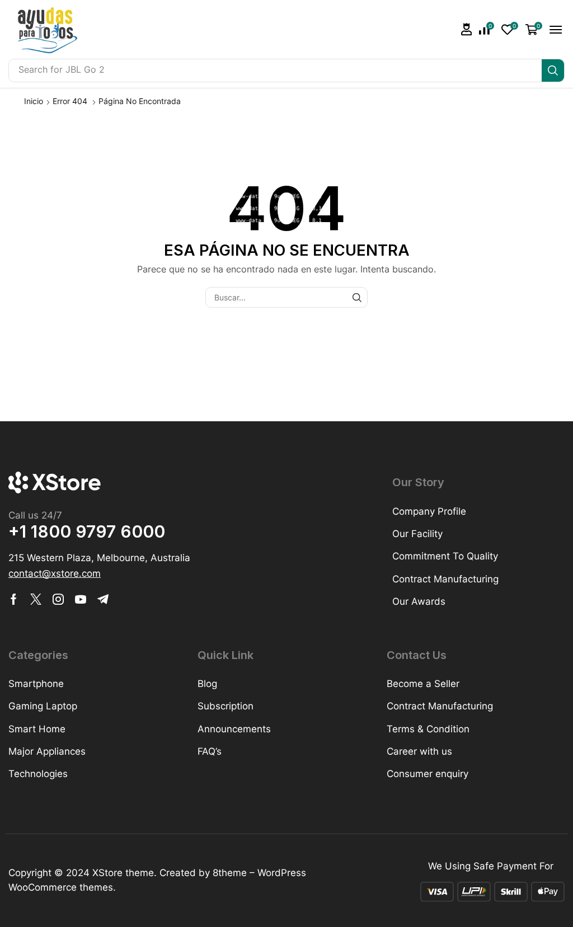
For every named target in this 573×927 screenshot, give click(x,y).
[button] (466, 29)
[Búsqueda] (553, 70)
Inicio (33, 101)
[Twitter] (35, 599)
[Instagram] (58, 599)
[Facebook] (13, 599)
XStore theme (123, 872)
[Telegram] (103, 599)
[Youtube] (80, 599)
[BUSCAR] (357, 297)
